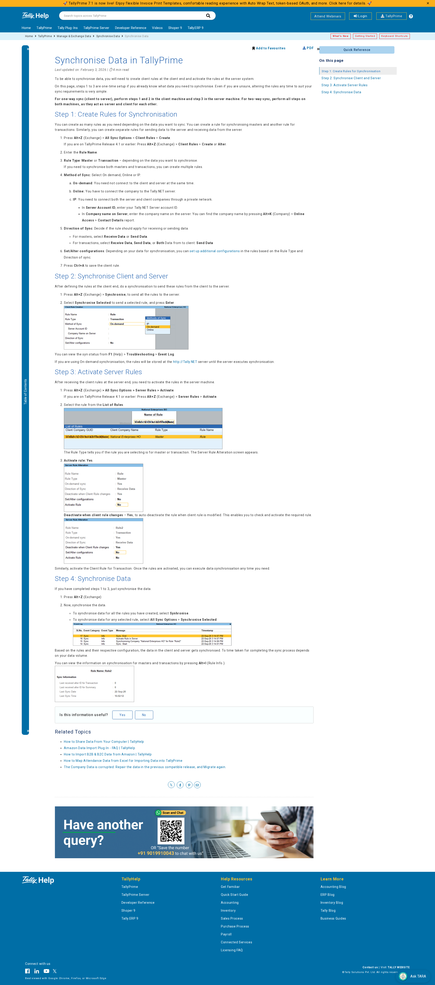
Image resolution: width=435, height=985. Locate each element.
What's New (341, 36)
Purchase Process (235, 926)
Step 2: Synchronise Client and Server (351, 78)
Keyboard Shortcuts (394, 36)
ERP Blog (328, 894)
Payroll (226, 934)
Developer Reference (131, 28)
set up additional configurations (215, 251)
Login (362, 16)
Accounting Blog (333, 887)
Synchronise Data (108, 36)
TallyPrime (393, 16)
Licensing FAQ (232, 950)
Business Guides (333, 918)
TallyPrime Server (96, 28)
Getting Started (365, 36)
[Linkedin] (36, 972)
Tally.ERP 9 (195, 28)
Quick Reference (357, 50)
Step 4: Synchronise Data (341, 92)
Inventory (228, 910)
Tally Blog (328, 910)
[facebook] (180, 785)
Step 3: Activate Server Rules (344, 85)
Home (26, 28)
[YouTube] (46, 972)
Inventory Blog (332, 902)
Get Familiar (230, 887)
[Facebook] (28, 972)
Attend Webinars (327, 16)
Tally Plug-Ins (67, 28)
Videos (157, 28)
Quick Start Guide (234, 894)
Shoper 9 (175, 28)
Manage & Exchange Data (74, 36)
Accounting (230, 902)
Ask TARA (418, 976)
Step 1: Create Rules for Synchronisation (351, 71)
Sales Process (232, 918)
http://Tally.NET (185, 362)
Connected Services (236, 942)
